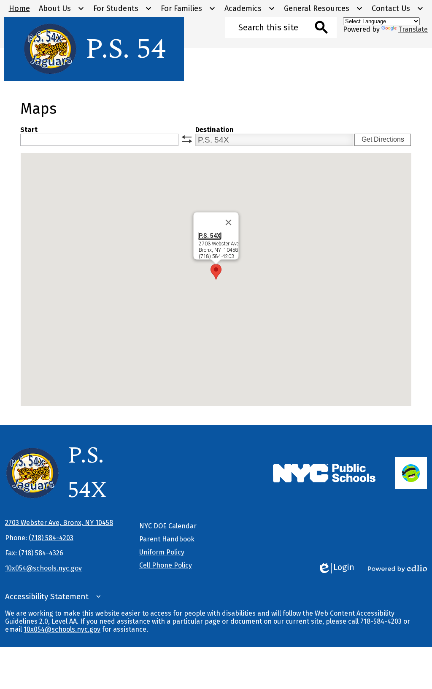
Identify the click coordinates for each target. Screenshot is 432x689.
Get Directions (383, 139)
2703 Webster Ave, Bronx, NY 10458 (59, 523)
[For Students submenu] (122, 8)
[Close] (229, 223)
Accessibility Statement (47, 596)
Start (29, 130)
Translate (413, 29)
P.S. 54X (210, 235)
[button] (216, 272)
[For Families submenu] (188, 8)
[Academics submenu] (249, 8)
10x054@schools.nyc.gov (43, 568)
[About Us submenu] (61, 8)
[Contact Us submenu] (397, 8)
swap (187, 139)
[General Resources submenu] (323, 8)
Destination (214, 130)
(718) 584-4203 (51, 538)
